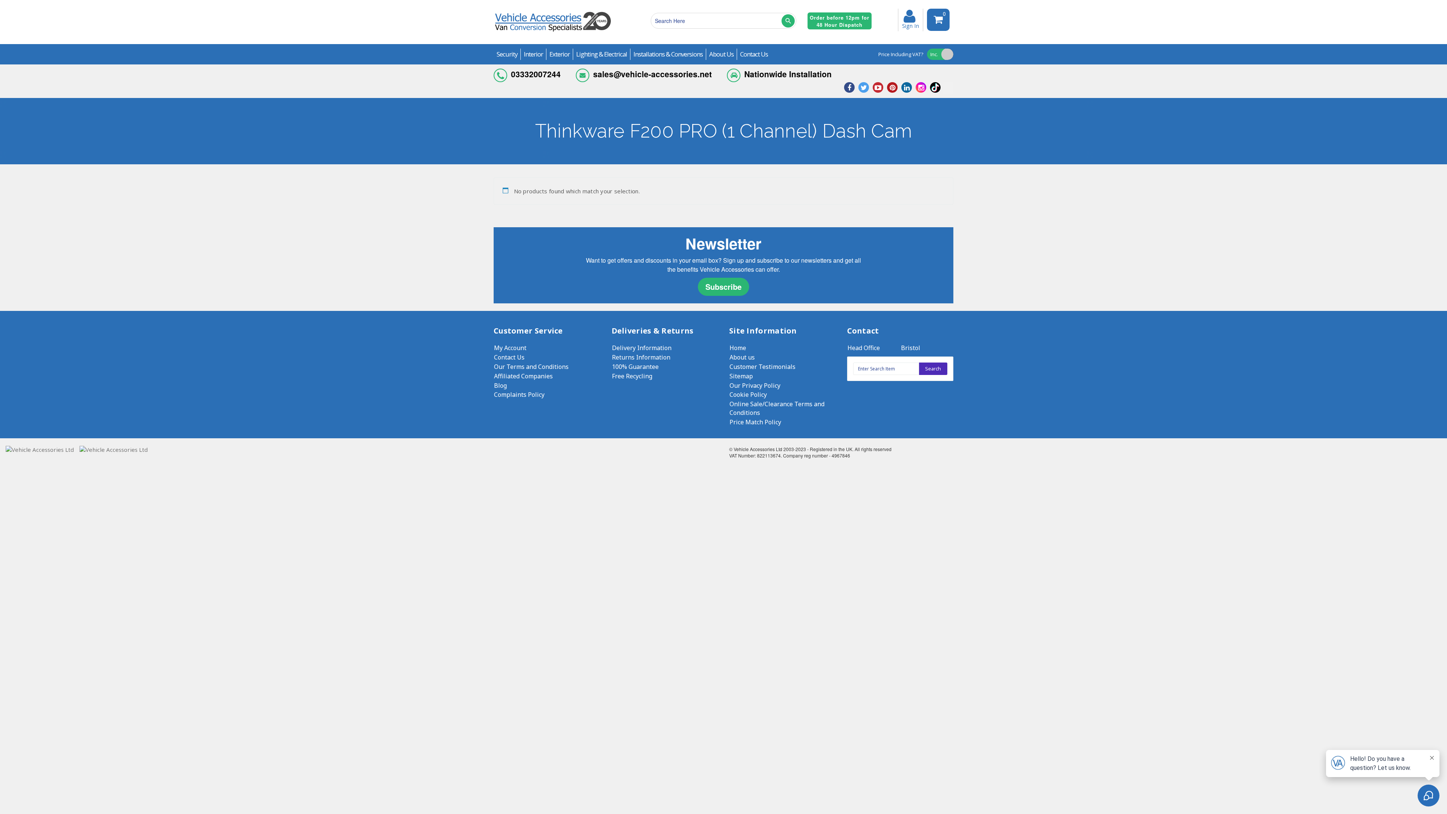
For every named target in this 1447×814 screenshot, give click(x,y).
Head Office (863, 348)
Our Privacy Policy (755, 385)
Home (738, 348)
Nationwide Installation (788, 74)
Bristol (910, 348)
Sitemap (741, 376)
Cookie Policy (748, 394)
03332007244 (536, 74)
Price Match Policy (755, 422)
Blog (500, 385)
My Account (510, 348)
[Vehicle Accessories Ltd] (553, 33)
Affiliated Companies (523, 376)
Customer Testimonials (762, 367)
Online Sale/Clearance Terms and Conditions (777, 408)
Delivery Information (641, 348)
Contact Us (509, 357)
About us (742, 357)
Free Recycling (632, 376)
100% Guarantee (635, 367)
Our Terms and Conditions (531, 367)
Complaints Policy (519, 394)
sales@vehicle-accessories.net (652, 74)
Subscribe (723, 286)
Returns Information (641, 357)
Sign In (910, 25)
